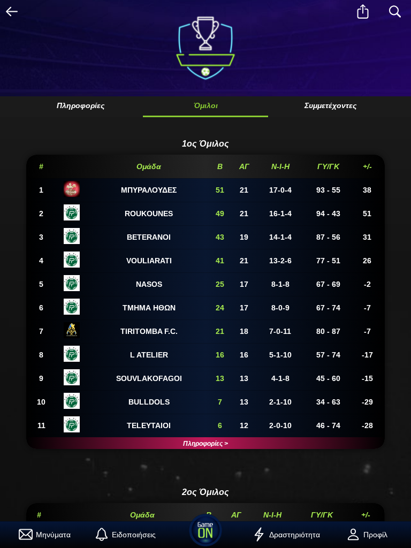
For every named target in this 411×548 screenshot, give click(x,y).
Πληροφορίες (80, 105)
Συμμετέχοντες (330, 105)
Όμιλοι (206, 105)
